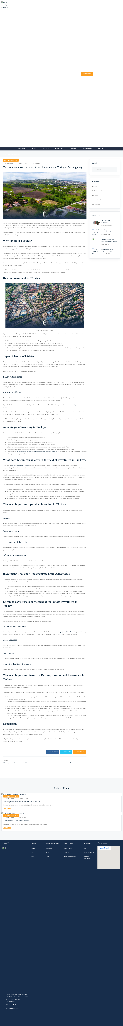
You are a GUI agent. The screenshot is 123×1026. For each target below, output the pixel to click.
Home (4, 154)
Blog (34, 149)
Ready (86, 848)
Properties (59, 149)
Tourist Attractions (97, 200)
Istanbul (33, 848)
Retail (47, 852)
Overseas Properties (87, 857)
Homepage (21, 149)
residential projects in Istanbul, (62, 632)
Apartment (49, 848)
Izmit (32, 852)
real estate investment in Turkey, (20, 465)
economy (94, 186)
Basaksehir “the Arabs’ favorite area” (16, 821)
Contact (73, 149)
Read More (7, 808)
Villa (47, 856)
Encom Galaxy (9, 163)
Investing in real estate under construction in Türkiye (21, 802)
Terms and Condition (70, 856)
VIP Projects (87, 149)
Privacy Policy (68, 848)
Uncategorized (96, 204)
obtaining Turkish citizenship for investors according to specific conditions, (37, 451)
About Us (45, 149)
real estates (95, 195)
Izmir (32, 856)
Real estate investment (14, 154)
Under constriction (89, 852)
